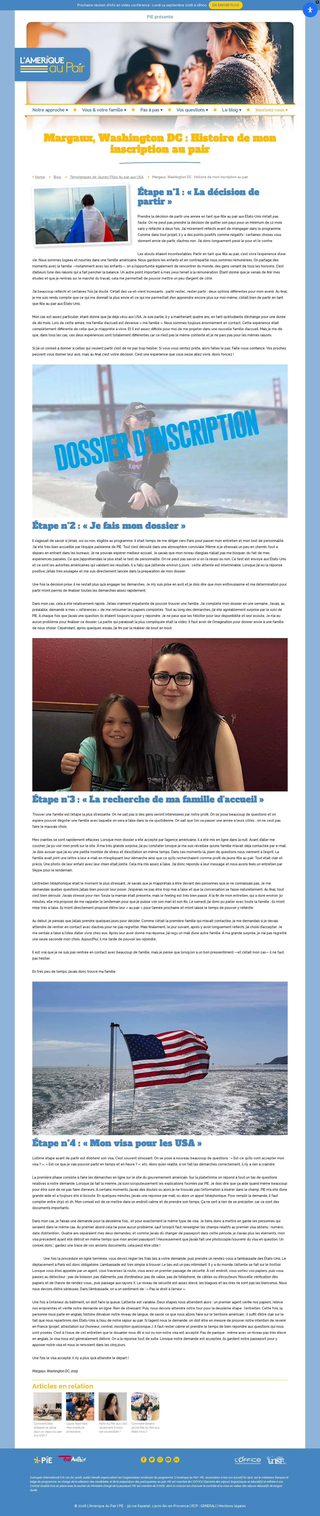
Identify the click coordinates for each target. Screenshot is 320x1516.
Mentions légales (232, 1506)
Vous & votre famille (102, 109)
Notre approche (48, 109)
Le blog (230, 109)
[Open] (310, 9)
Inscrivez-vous (269, 109)
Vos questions (191, 109)
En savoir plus (225, 5)
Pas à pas (149, 109)
